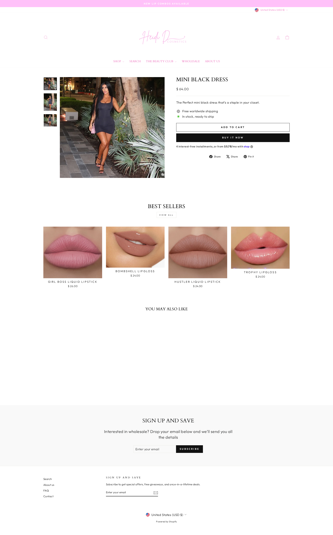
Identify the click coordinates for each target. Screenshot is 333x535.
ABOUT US (212, 61)
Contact (48, 496)
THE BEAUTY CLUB (160, 61)
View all (166, 215)
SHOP (117, 61)
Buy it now (233, 137)
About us (48, 484)
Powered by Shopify (166, 521)
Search (135, 61)
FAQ (46, 490)
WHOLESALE (191, 61)
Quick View (72, 274)
